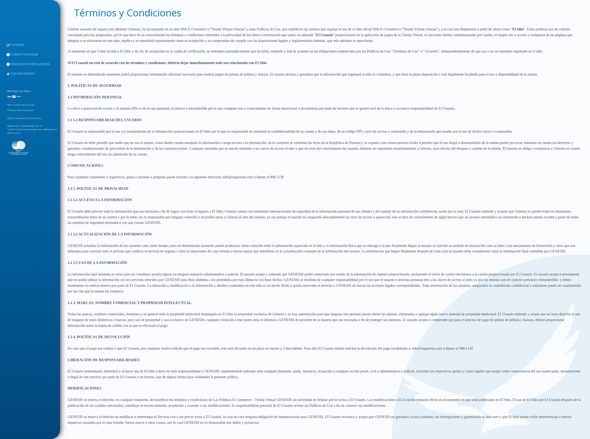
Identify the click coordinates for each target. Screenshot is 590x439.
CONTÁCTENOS (22, 73)
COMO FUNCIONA (24, 54)
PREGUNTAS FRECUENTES (30, 64)
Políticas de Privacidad (20, 110)
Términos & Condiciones (21, 104)
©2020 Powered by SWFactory (24, 118)
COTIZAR (17, 45)
